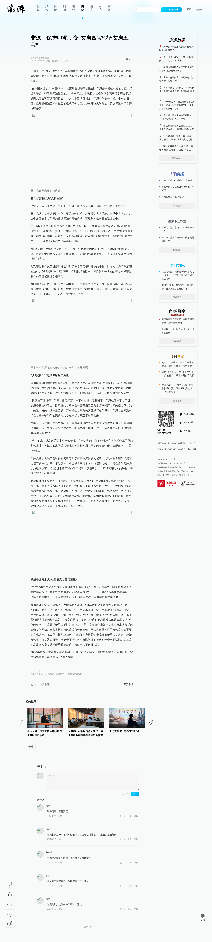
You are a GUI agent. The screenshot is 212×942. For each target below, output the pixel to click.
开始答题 (177, 341)
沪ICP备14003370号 (166, 459)
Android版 (189, 414)
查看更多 (177, 205)
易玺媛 (49, 852)
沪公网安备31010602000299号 (171, 463)
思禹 (48, 875)
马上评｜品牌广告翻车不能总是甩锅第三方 (178, 239)
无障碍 (199, 9)
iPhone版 (188, 422)
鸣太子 (49, 806)
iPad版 (187, 430)
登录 (189, 9)
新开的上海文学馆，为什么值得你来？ (178, 229)
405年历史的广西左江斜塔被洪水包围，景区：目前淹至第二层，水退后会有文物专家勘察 (177, 105)
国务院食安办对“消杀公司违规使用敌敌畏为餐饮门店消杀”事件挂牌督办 (176, 91)
